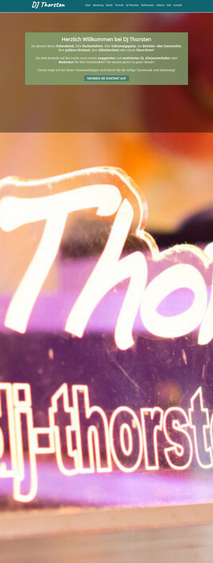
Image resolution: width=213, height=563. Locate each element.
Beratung (98, 5)
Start (88, 5)
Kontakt (177, 5)
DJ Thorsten (132, 5)
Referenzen (147, 5)
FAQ (169, 5)
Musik (109, 5)
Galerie (160, 5)
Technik (119, 5)
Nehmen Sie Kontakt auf (106, 78)
